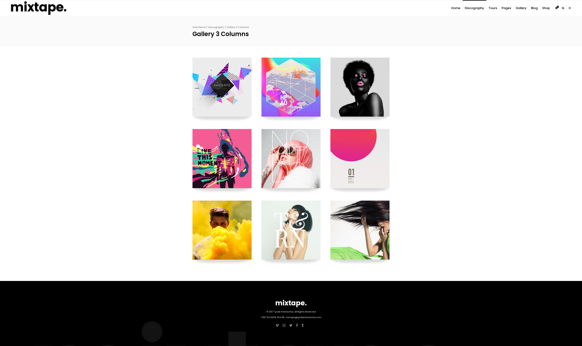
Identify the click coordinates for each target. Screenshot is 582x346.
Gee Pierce (199, 27)
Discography (216, 27)
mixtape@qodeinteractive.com (303, 317)
